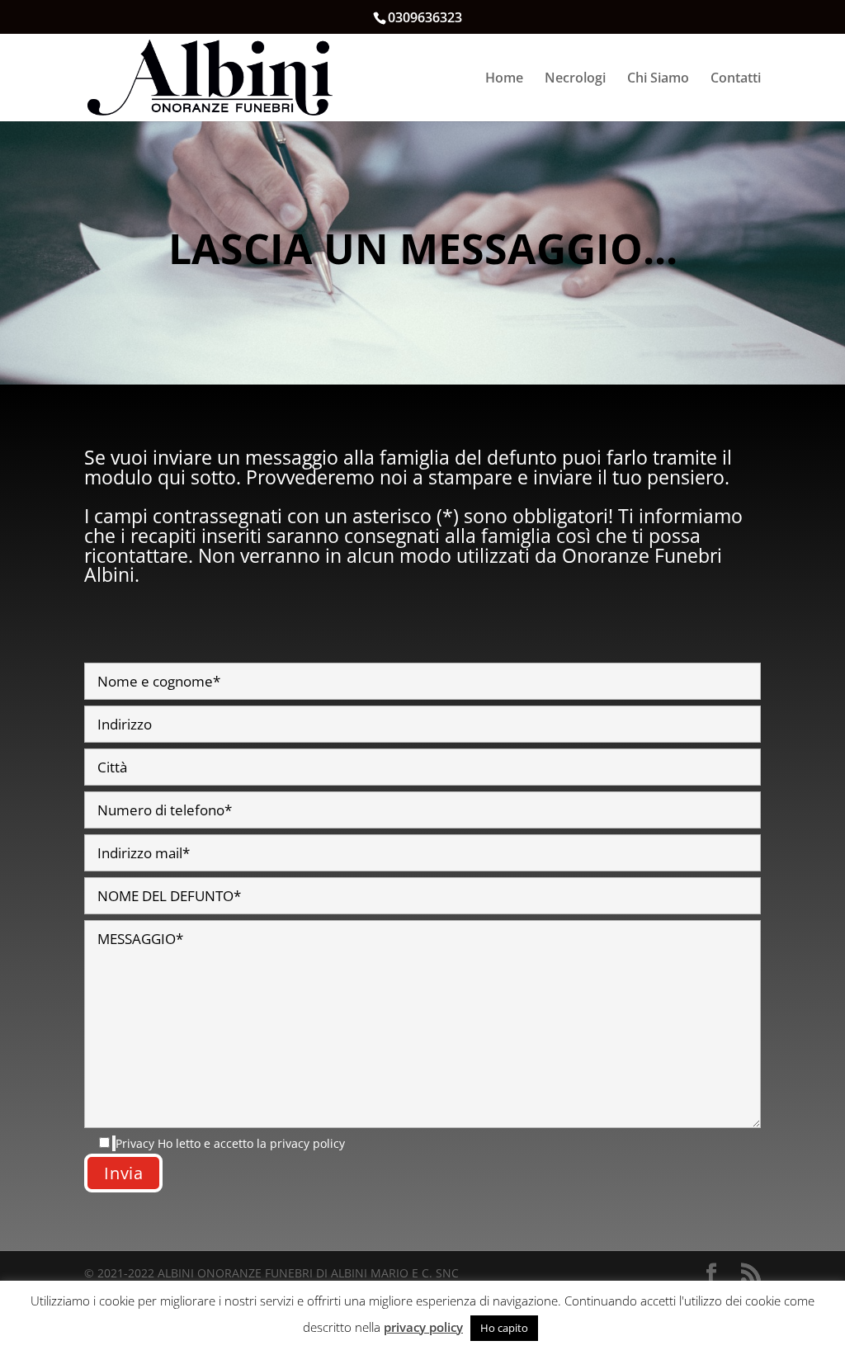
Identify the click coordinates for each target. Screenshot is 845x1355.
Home (504, 79)
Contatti (735, 79)
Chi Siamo (658, 79)
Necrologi (575, 79)
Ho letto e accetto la (230, 1143)
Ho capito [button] (504, 1327)
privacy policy (307, 1143)
